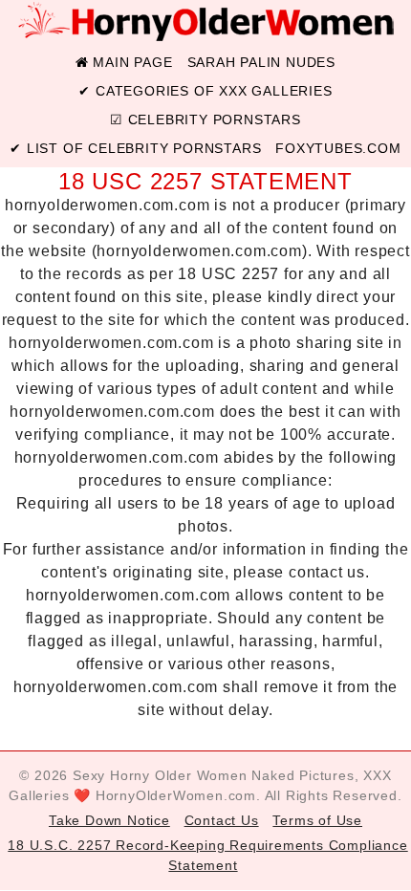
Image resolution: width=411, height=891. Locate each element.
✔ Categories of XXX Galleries (205, 90)
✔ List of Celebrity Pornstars (135, 148)
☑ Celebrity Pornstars (205, 119)
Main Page (131, 62)
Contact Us (221, 820)
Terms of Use (317, 820)
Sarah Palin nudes (261, 62)
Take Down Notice (109, 820)
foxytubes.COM (337, 148)
